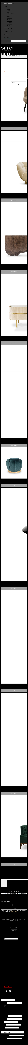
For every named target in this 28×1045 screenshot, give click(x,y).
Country (3, 1030)
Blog (5, 35)
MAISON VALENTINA (10, 13)
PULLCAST (9, 25)
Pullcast (9, 973)
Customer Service (14, 929)
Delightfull (10, 969)
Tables (5, 68)
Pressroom (7, 985)
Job (2, 1021)
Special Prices (8, 987)
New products (7, 64)
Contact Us (16, 920)
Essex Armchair (14, 195)
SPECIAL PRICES (7, 38)
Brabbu (9, 967)
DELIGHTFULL (9, 21)
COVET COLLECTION (10, 15)
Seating (5, 67)
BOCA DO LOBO (10, 9)
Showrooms (7, 975)
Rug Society (10, 972)
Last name (4, 1018)
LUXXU (8, 10)
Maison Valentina (11, 961)
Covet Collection (11, 963)
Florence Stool (14, 481)
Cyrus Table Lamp (14, 441)
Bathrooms (6, 73)
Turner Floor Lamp (14, 789)
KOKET (8, 16)
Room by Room (7, 32)
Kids (5, 71)
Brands (5, 6)
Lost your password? (6, 1009)
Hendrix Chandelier (14, 686)
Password (4, 1003)
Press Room (6, 37)
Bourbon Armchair (14, 860)
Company (3, 1024)
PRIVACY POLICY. (13, 911)
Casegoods (6, 65)
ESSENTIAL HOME (10, 22)
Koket (8, 964)
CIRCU (8, 12)
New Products (8, 954)
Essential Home (11, 970)
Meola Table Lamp (14, 584)
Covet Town (10, 978)
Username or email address (8, 998)
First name (4, 1015)
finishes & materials (6, 919)
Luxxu (8, 959)
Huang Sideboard (14, 267)
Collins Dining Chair (14, 124)
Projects (6, 34)
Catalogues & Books (8, 31)
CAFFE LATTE (9, 18)
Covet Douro (9, 28)
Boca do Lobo (11, 957)
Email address (5, 1035)
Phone (2, 1027)
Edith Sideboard (14, 338)
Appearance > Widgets (7, 870)
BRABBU (8, 19)
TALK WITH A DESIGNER (16, 919)
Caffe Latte (10, 966)
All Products (6, 62)
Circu (8, 960)
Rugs (5, 74)
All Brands (9, 7)
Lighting (6, 70)
